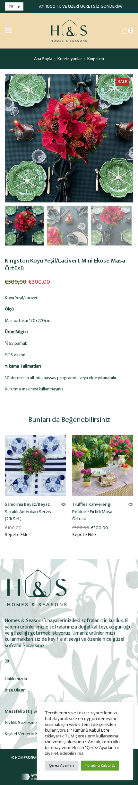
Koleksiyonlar (69, 58)
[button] (13, 140)
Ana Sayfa (43, 58)
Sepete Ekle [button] (17, 535)
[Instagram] (7, 661)
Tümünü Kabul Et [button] (100, 765)
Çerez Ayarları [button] (61, 765)
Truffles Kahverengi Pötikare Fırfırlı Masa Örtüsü (92, 511)
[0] (132, 31)
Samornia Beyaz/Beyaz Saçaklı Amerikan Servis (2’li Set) (28, 511)
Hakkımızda (16, 679)
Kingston (95, 58)
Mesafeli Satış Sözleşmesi (30, 711)
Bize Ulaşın (15, 690)
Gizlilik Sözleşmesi (22, 722)
